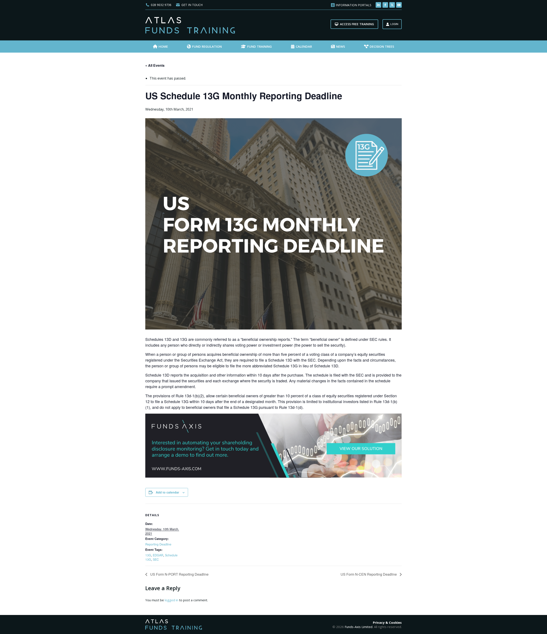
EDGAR (158, 555)
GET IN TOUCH (191, 5)
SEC (156, 559)
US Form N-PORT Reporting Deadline (179, 574)
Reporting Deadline (158, 544)
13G (148, 555)
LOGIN (394, 24)
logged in (171, 600)
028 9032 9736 (161, 5)
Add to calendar (167, 492)
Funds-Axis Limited (358, 627)
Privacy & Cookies (387, 622)
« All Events (155, 65)
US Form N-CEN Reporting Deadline (369, 574)
